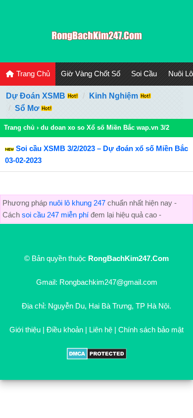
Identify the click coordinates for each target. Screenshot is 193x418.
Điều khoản (65, 329)
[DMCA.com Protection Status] (97, 357)
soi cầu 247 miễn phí (55, 214)
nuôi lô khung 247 (77, 203)
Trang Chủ (32, 73)
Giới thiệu (25, 329)
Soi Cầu (144, 73)
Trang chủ (19, 127)
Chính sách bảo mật (151, 329)
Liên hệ (100, 329)
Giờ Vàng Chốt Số (90, 73)
